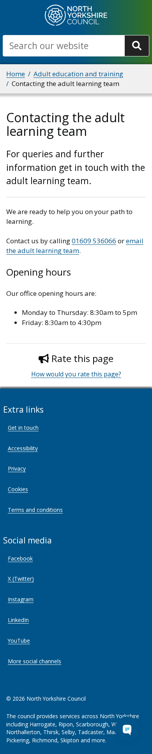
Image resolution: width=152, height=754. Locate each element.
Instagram (21, 599)
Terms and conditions (35, 509)
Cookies (18, 489)
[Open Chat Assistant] (127, 729)
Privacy (17, 468)
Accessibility (23, 448)
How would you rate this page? (76, 374)
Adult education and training (78, 73)
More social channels (34, 661)
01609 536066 (94, 240)
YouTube (19, 640)
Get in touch (23, 427)
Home (15, 73)
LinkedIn (18, 620)
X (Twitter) (21, 578)
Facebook (20, 558)
